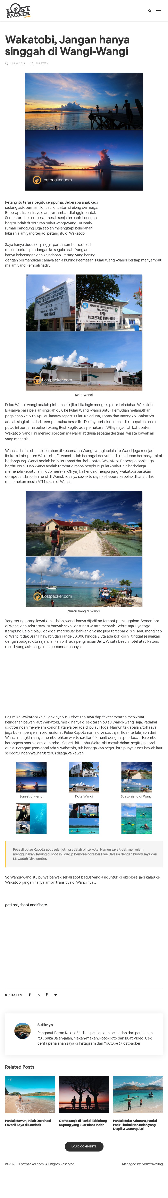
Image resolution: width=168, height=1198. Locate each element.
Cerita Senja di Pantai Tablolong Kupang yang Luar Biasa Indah (83, 1123)
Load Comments (84, 1146)
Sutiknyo (45, 1024)
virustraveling (152, 1164)
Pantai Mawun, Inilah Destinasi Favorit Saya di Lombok (28, 1123)
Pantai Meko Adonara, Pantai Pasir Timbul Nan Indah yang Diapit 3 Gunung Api (135, 1125)
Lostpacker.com (31, 1164)
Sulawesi (42, 63)
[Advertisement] (132, 227)
